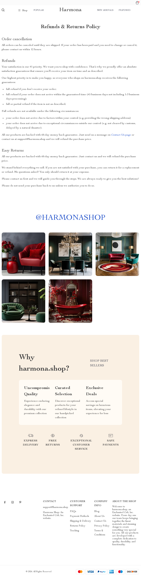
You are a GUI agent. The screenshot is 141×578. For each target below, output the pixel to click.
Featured (124, 10)
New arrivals (105, 10)
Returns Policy (77, 526)
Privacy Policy (101, 526)
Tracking (74, 531)
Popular (39, 10)
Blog (96, 511)
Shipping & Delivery (80, 521)
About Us (99, 516)
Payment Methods (79, 516)
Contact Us (100, 521)
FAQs (73, 511)
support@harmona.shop (55, 507)
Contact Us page (121, 135)
